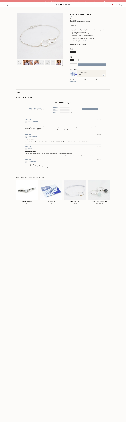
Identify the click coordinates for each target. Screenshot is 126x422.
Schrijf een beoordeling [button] (90, 109)
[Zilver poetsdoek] (73, 73)
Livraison (72, 21)
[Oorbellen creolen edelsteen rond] (99, 190)
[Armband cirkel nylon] (75, 190)
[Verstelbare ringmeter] (27, 190)
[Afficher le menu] (4, 4)
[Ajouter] (104, 75)
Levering (18, 92)
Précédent (17, 36)
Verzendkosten (21, 87)
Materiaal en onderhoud (24, 97)
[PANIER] (121, 4)
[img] (28, 119)
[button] (73, 17)
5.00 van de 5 (38, 108)
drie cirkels (83, 40)
